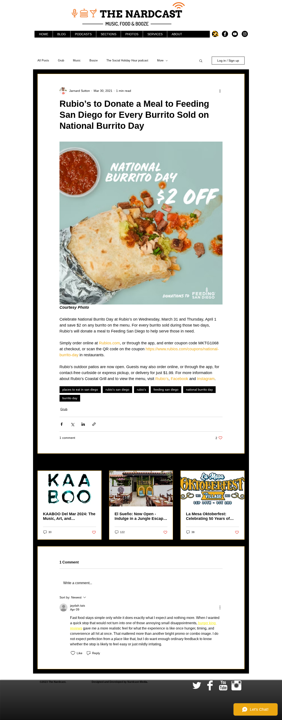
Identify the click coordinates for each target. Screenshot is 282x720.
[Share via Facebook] (61, 424)
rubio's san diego (117, 389)
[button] (201, 60)
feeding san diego (166, 389)
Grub (61, 60)
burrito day (69, 398)
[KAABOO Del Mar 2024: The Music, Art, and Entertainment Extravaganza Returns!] (69, 488)
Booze (93, 60)
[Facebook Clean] (210, 685)
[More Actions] (220, 607)
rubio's (141, 389)
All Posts (43, 60)
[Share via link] (94, 424)
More (160, 60)
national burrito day (199, 389)
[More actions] (220, 90)
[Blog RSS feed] (216, 34)
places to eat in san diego (80, 389)
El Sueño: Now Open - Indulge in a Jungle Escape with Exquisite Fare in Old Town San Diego (140, 516)
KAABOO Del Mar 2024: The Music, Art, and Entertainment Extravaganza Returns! (69, 516)
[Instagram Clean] (236, 685)
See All (240, 462)
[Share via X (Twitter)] (72, 424)
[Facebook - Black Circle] (225, 34)
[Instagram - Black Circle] (245, 34)
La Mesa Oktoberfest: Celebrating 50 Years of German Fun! (208, 516)
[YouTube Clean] (223, 685)
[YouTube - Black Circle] (235, 34)
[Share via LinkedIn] (83, 424)
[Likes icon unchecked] (73, 653)
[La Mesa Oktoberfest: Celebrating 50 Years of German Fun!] (212, 488)
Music (77, 60)
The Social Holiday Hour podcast (127, 60)
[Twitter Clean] (197, 685)
